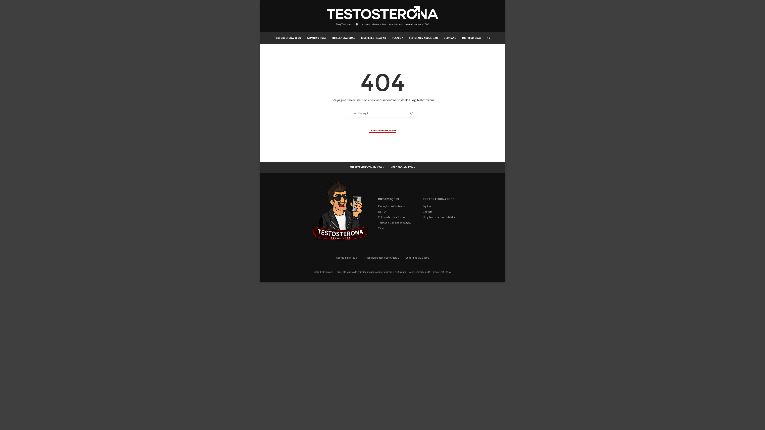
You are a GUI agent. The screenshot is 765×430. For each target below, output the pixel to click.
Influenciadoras (343, 38)
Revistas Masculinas (423, 38)
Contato (428, 211)
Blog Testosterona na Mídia (439, 217)
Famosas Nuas (316, 38)
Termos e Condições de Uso (394, 222)
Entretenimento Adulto (366, 167)
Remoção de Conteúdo (391, 206)
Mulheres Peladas (373, 38)
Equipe (427, 206)
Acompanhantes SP (347, 257)
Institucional (471, 38)
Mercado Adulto (401, 167)
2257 (381, 228)
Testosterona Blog (287, 38)
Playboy (397, 38)
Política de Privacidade (391, 217)
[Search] (489, 38)
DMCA (382, 211)
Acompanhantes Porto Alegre (382, 257)
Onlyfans (450, 38)
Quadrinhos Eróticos (417, 257)
